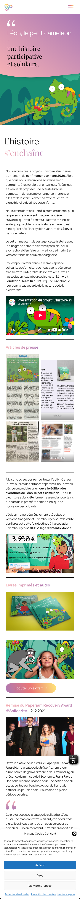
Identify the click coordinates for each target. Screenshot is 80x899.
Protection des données (17, 894)
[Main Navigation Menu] (70, 7)
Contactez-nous (38, 35)
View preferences (40, 886)
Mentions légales (66, 894)
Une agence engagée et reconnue (40, 24)
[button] (74, 833)
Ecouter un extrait (29, 688)
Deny (40, 875)
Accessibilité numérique (40, 13)
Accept (40, 865)
